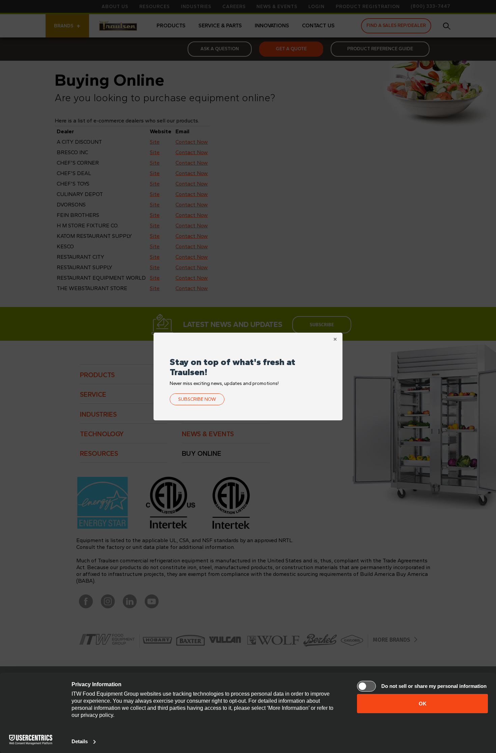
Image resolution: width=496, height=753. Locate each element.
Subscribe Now (197, 399)
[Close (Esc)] (335, 340)
